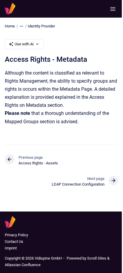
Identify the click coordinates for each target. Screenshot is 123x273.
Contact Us (14, 241)
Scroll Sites (96, 258)
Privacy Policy (16, 235)
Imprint (11, 248)
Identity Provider (41, 26)
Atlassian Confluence (23, 265)
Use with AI (24, 44)
